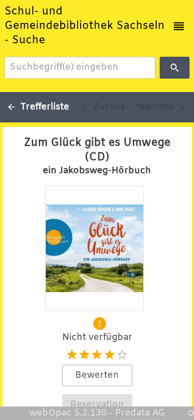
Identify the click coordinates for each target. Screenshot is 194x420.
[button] (179, 26)
